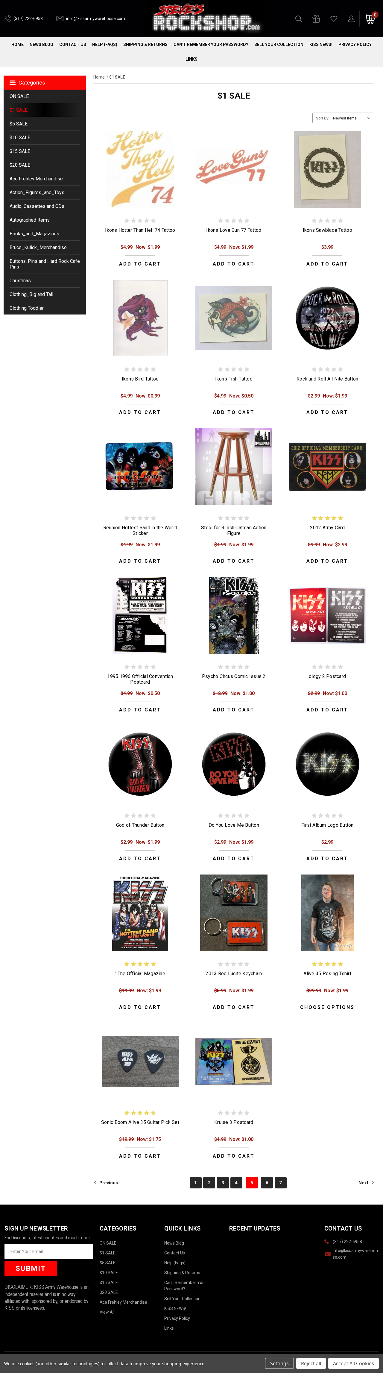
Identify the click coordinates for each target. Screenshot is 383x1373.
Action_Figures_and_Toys (37, 192)
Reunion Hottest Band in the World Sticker (140, 530)
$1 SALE (19, 110)
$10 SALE (20, 137)
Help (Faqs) (104, 44)
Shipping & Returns (145, 44)
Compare (138, 176)
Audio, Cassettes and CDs (37, 206)
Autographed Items (30, 220)
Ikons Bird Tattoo (140, 379)
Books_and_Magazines (34, 234)
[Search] (299, 19)
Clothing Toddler (27, 308)
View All (107, 1312)
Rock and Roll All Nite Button (327, 379)
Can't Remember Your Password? (211, 44)
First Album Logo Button (327, 825)
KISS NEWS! (320, 44)
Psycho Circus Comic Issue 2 (234, 676)
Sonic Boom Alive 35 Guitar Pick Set (140, 1122)
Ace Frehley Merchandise (36, 179)
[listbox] (353, 117)
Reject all (311, 1363)
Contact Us (72, 44)
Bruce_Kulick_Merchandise (38, 247)
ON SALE (19, 96)
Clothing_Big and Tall (31, 294)
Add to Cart (140, 264)
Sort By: (322, 118)
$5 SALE (19, 124)
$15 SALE (20, 151)
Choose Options (327, 1007)
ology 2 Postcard (327, 676)
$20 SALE (20, 165)
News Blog (41, 44)
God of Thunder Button (140, 825)
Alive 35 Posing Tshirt (327, 973)
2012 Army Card (327, 527)
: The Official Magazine (140, 973)
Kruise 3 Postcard (233, 1122)
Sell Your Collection (278, 44)
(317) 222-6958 (28, 18)
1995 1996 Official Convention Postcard (140, 679)
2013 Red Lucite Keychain (234, 973)
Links (191, 59)
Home (17, 44)
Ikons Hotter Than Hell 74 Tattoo (140, 230)
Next (364, 1182)
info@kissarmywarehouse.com (95, 18)
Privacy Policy (355, 44)
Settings (279, 1363)
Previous (108, 1182)
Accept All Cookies (353, 1363)
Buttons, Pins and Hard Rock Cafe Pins (45, 264)
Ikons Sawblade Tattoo (327, 230)
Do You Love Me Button (234, 825)
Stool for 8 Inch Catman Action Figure (234, 530)
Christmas (20, 280)
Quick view (140, 162)
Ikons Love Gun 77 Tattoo (233, 230)
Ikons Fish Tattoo (234, 379)
